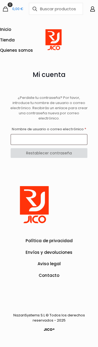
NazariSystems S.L (29, 315)
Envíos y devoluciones (49, 252)
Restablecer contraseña (49, 153)
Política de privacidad (49, 241)
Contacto (49, 275)
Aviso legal (49, 264)
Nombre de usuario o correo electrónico (49, 129)
